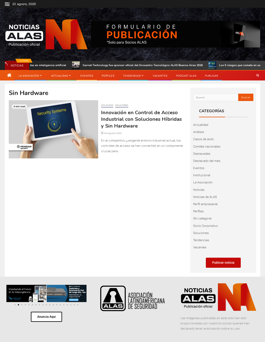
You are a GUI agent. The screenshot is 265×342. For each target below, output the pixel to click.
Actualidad (59, 75)
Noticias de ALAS (205, 197)
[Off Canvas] (7, 4)
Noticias (198, 189)
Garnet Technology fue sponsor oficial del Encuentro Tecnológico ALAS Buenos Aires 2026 (128, 65)
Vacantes (160, 75)
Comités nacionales (206, 146)
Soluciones (121, 105)
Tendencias (132, 75)
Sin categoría (202, 218)
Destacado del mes (206, 160)
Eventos (86, 75)
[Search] (257, 75)
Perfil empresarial (205, 204)
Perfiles (108, 75)
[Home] (9, 75)
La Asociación (28, 75)
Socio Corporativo (205, 225)
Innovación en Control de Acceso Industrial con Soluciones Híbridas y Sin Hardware (141, 119)
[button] (11, 293)
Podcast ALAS (186, 75)
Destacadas (201, 153)
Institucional (201, 175)
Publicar (211, 75)
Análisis (198, 132)
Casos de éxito (203, 139)
